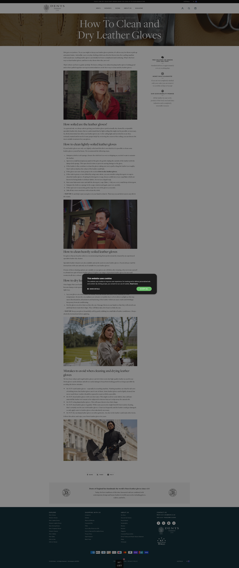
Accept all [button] (144, 289)
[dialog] (119, 284)
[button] (93, 289)
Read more (134, 284)
